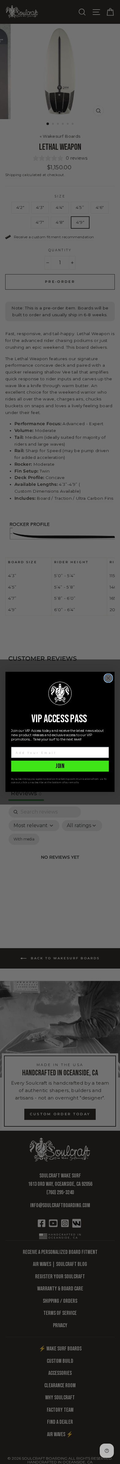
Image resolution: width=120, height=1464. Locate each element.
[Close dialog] (108, 678)
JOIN (59, 766)
